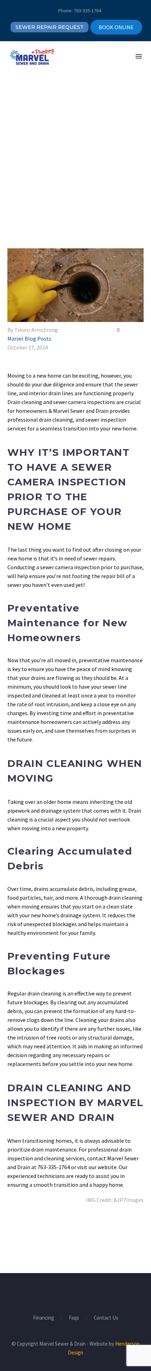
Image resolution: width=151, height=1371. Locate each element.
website (107, 1167)
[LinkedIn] (52, 1228)
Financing (43, 1318)
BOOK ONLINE (116, 27)
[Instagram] (80, 1292)
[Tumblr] (42, 1228)
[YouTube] (89, 1292)
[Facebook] (12, 1228)
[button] (95, 56)
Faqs (74, 1318)
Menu (139, 56)
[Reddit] (63, 1228)
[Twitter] (22, 1228)
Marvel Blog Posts (29, 338)
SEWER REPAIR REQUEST (49, 27)
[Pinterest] (32, 1228)
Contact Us (106, 1318)
